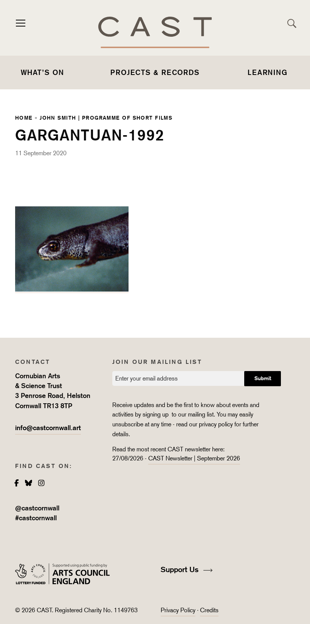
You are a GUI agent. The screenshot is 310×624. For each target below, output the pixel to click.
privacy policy (216, 424)
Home (24, 117)
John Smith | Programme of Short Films (106, 117)
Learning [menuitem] (268, 72)
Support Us (181, 569)
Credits (209, 610)
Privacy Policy (178, 610)
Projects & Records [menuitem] (155, 72)
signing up (156, 414)
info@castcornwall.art (48, 428)
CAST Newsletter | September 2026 (194, 458)
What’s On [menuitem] (42, 72)
